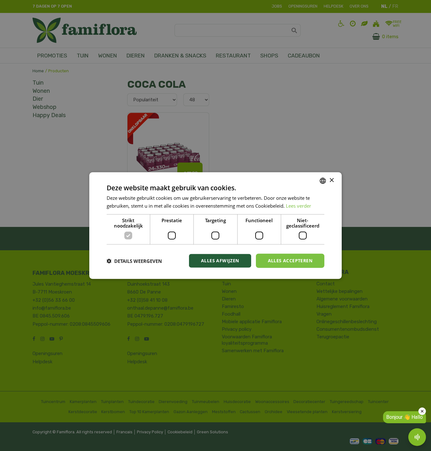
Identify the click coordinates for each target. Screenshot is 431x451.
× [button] (331, 180)
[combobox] (323, 180)
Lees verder (298, 205)
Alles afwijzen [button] (220, 261)
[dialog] (215, 225)
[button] (134, 260)
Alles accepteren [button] (290, 261)
